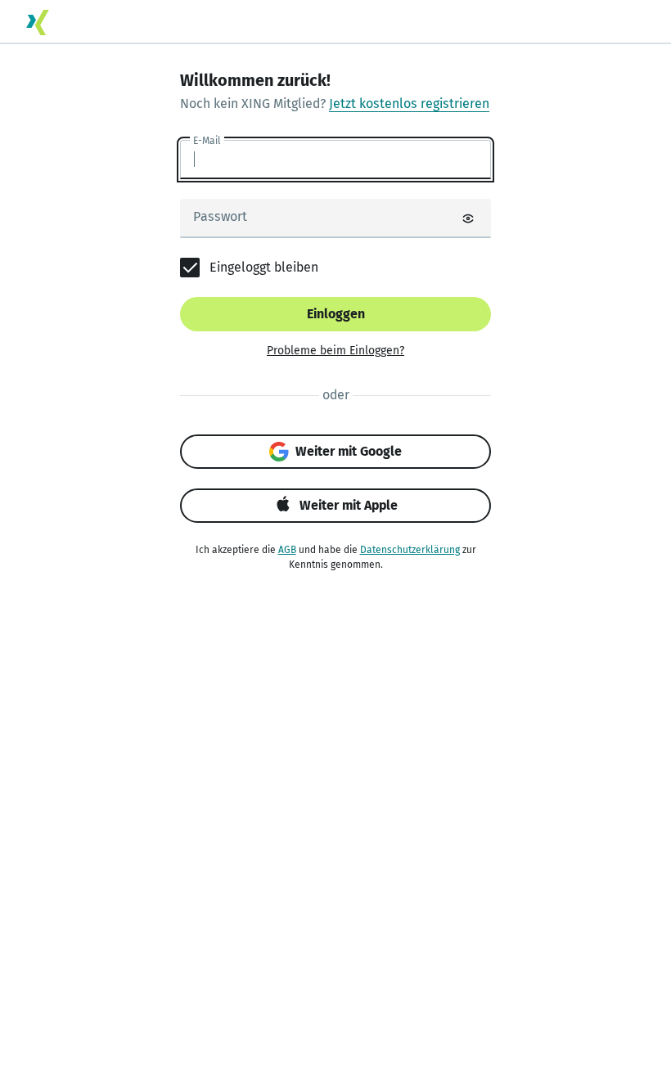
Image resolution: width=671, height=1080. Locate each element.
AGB (287, 550)
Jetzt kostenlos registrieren (409, 103)
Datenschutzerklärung (410, 550)
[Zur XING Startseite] (37, 22)
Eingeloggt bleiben (263, 267)
